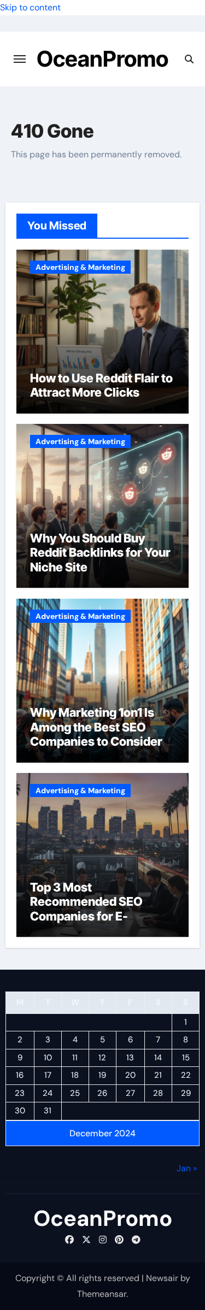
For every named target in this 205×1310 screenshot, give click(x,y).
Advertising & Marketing (80, 267)
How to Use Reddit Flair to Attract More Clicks (101, 385)
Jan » (187, 1168)
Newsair (162, 1278)
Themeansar (101, 1294)
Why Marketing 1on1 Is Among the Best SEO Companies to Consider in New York (102, 734)
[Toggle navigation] (19, 59)
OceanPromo (102, 58)
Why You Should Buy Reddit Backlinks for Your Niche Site (100, 552)
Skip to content (30, 7)
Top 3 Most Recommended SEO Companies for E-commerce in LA (86, 908)
